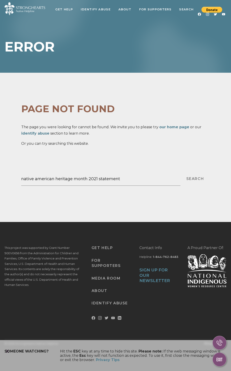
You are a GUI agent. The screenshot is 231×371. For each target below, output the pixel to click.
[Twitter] (215, 15)
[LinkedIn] (119, 318)
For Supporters (155, 9)
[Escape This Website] (219, 359)
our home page (174, 127)
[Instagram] (207, 15)
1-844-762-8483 (165, 257)
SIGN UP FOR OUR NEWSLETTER (154, 275)
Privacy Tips (108, 360)
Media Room (106, 278)
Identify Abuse (96, 9)
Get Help (64, 9)
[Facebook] (199, 15)
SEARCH (195, 179)
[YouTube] (223, 15)
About (125, 9)
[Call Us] (219, 343)
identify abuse (35, 133)
